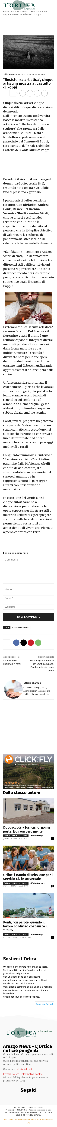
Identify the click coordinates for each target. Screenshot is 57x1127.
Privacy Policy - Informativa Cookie (23, 1074)
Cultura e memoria (19, 11)
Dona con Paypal (44, 1004)
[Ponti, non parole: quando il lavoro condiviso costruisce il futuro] (28, 905)
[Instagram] (15, 1096)
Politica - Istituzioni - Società (16, 836)
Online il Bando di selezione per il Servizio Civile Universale (28, 877)
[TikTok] (27, 1096)
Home (6, 11)
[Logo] (19, 5)
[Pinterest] (37, 93)
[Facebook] (22, 93)
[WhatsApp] (44, 93)
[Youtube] (46, 1096)
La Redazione (44, 1031)
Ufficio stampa (10, 74)
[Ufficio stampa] (13, 689)
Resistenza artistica (20, 627)
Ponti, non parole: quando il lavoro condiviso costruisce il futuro (25, 926)
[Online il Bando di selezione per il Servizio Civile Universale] (28, 858)
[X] (30, 93)
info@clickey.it (24, 1069)
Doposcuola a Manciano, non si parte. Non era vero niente (26, 829)
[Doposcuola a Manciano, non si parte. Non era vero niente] (28, 811)
